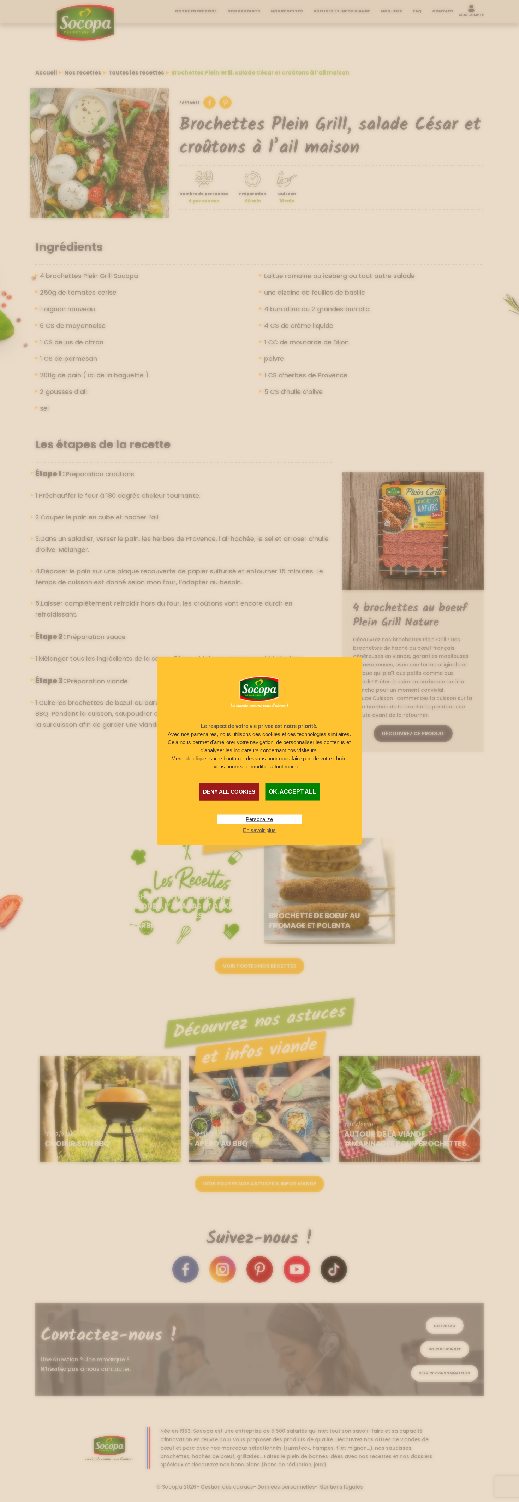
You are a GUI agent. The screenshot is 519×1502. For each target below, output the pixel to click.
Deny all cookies (229, 791)
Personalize (259, 819)
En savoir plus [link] (259, 830)
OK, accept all (292, 791)
